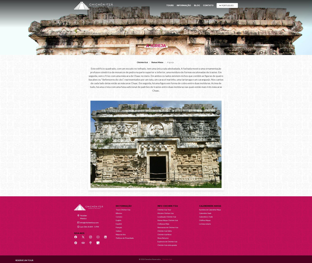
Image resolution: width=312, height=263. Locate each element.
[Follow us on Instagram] (92, 238)
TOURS (170, 5)
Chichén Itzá (142, 62)
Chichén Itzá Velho (164, 231)
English (118, 220)
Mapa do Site (121, 234)
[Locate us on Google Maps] (92, 244)
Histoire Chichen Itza (165, 213)
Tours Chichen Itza (123, 210)
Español (119, 224)
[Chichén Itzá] (93, 6)
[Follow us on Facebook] (77, 238)
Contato (119, 217)
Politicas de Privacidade (125, 238)
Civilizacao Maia (163, 224)
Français (119, 227)
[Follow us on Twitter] (84, 238)
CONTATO (208, 5)
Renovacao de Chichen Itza (167, 227)
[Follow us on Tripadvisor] (84, 244)
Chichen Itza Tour (164, 210)
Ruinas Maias (157, 62)
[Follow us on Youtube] (99, 238)
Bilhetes (119, 213)
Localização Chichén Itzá (166, 217)
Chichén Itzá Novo (164, 234)
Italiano (119, 231)
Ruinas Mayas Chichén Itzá (167, 220)
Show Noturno (163, 238)
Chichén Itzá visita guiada (167, 245)
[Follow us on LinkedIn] (107, 238)
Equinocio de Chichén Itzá (167, 242)
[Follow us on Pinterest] (77, 244)
